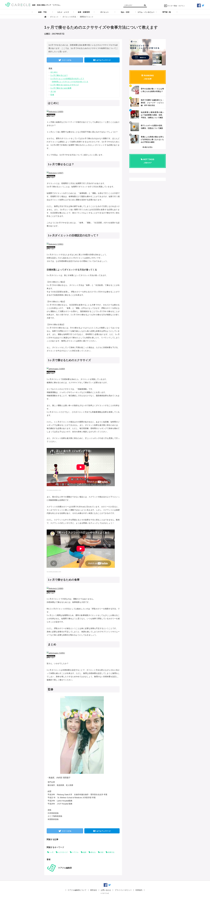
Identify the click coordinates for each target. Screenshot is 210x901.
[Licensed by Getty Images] (83, 115)
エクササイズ (63, 852)
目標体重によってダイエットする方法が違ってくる (70, 82)
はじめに (54, 72)
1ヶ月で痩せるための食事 (60, 88)
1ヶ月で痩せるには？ (59, 75)
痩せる (93, 852)
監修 (52, 95)
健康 (84, 852)
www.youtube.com (55, 490)
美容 (101, 852)
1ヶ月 (51, 852)
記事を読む (147, 90)
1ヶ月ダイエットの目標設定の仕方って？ (67, 79)
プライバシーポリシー (123, 890)
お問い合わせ (106, 890)
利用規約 (139, 890)
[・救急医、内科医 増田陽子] (82, 735)
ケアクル (75, 852)
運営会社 (93, 890)
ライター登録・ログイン (176, 6)
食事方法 (111, 852)
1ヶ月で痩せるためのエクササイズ (64, 85)
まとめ (53, 91)
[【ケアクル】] (17, 4)
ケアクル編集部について (77, 890)
